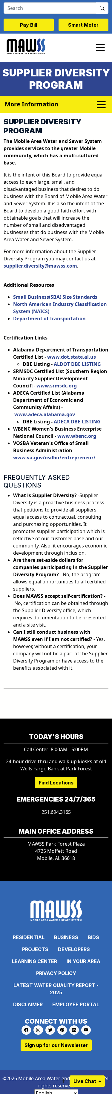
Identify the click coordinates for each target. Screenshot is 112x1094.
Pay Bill (28, 25)
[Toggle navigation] (100, 47)
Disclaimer (28, 1004)
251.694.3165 (56, 812)
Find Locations (56, 783)
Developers (74, 949)
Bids (93, 937)
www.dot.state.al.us (71, 357)
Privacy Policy (56, 973)
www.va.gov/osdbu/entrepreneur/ (54, 457)
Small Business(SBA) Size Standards (55, 297)
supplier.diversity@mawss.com (40, 265)
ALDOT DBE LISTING (77, 364)
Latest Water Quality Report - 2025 (56, 988)
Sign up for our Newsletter (56, 1045)
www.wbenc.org (76, 436)
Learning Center (34, 961)
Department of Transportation (49, 318)
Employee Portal (75, 1004)
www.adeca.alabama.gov (44, 414)
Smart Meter (83, 25)
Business (66, 937)
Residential (29, 937)
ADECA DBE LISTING (77, 421)
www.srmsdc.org (56, 385)
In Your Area (83, 961)
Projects (35, 949)
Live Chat (85, 1081)
